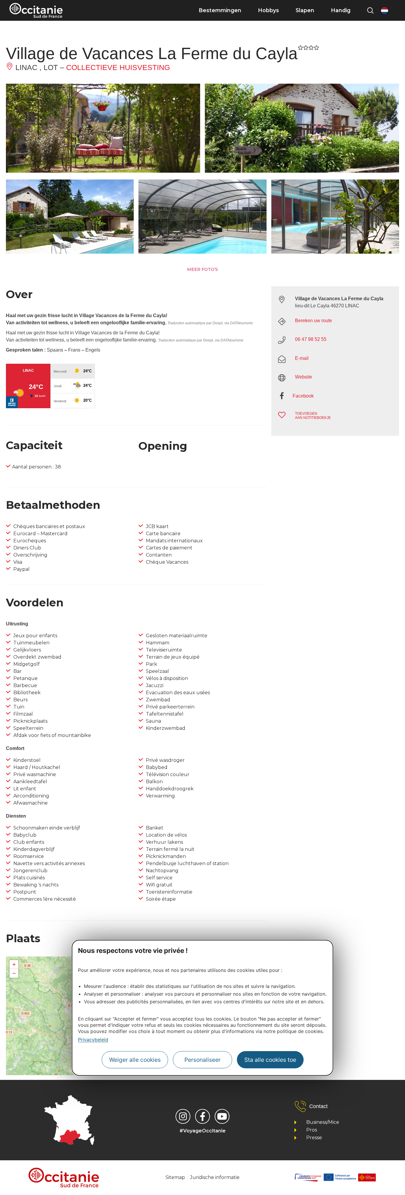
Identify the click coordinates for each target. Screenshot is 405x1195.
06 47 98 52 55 (310, 339)
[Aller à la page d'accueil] (36, 10)
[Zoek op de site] (370, 10)
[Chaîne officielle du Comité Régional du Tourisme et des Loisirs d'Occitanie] (222, 1116)
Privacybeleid (93, 1040)
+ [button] (14, 964)
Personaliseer (202, 1059)
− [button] (14, 973)
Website (303, 376)
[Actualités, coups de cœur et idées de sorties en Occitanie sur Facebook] (202, 1116)
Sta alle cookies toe (270, 1059)
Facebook (303, 395)
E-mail (302, 358)
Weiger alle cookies (135, 1059)
